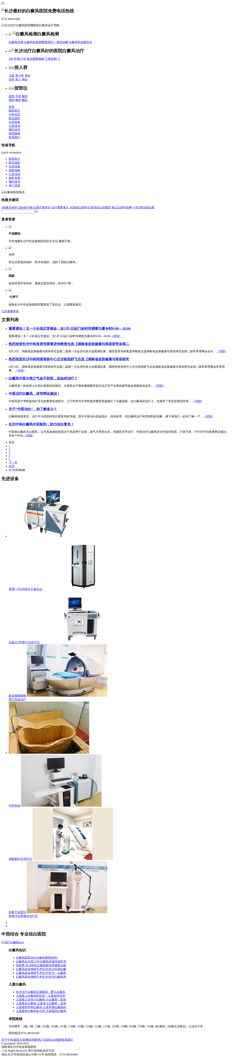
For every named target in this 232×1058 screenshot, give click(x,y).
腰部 (25, 100)
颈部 (11, 100)
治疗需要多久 (60, 207)
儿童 (11, 75)
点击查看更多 (10, 311)
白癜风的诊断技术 (80, 42)
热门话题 (14, 185)
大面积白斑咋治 (80, 207)
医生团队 (14, 118)
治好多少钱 (25, 207)
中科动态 (14, 114)
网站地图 (31, 1039)
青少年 (19, 75)
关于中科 (7, 1039)
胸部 (18, 100)
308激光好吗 (9, 207)
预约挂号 (14, 129)
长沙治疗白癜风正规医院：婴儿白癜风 (40, 991)
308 (11, 58)
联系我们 (14, 137)
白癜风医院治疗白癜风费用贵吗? (37, 957)
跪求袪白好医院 (101, 207)
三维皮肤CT (52, 58)
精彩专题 (14, 177)
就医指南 (14, 170)
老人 (18, 79)
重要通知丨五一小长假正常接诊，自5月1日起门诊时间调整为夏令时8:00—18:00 (69, 328)
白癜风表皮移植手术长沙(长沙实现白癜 (41, 969)
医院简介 (14, 110)
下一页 (13, 462)
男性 (27, 75)
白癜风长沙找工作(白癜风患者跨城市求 (41, 961)
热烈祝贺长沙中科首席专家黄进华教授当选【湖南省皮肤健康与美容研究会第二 (69, 344)
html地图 (55, 1039)
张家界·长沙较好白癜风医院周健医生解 (41, 965)
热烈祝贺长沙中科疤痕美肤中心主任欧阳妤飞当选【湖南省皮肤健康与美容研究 (69, 359)
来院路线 (14, 133)
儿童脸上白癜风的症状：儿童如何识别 (40, 995)
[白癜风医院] (12, 942)
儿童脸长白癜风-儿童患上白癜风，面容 (41, 1003)
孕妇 (25, 79)
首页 (11, 106)
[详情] (116, 336)
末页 (11, 466)
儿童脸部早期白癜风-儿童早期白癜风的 (41, 1007)
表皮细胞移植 (35, 58)
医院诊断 (62, 42)
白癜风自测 (16, 42)
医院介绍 (19, 1039)
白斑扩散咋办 (42, 207)
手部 (18, 96)
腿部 (25, 96)
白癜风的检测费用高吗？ (40, 42)
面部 (11, 96)
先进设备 (14, 122)
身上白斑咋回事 (122, 207)
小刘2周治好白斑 (143, 207)
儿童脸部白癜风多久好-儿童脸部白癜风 (41, 1011)
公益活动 (14, 125)
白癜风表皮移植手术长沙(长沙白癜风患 (41, 976)
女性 (11, 79)
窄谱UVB (20, 58)
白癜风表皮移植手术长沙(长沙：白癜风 (41, 972)
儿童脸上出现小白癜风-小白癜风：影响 (41, 999)
